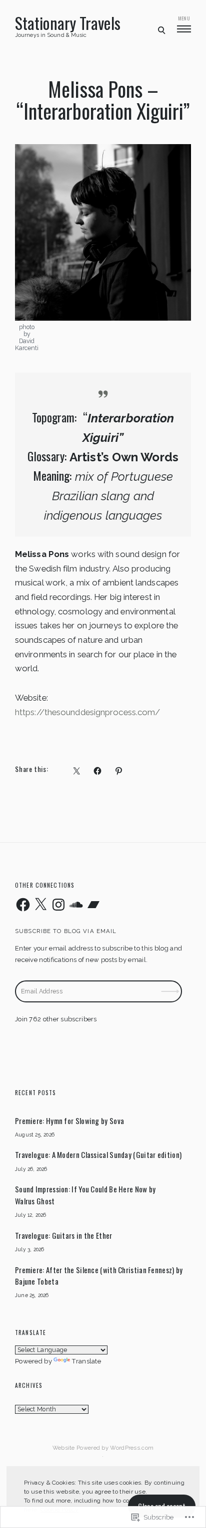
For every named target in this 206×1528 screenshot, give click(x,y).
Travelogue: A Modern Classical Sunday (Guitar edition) (98, 1154)
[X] (40, 905)
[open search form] (161, 29)
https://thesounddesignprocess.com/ (87, 712)
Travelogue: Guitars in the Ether (63, 1235)
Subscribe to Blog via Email (65, 931)
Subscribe (171, 985)
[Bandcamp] (94, 905)
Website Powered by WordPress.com (103, 1447)
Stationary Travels (67, 23)
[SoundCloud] (76, 905)
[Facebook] (23, 905)
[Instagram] (58, 905)
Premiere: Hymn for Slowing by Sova (69, 1120)
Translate (86, 1361)
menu (184, 18)
